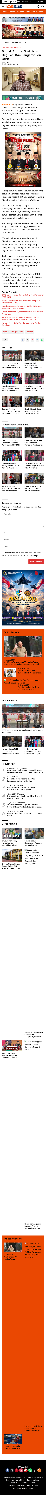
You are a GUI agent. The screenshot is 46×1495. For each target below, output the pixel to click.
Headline (29, 332)
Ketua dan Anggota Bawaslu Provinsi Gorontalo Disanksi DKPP (33, 1226)
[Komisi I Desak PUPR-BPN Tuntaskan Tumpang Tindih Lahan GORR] (34, 355)
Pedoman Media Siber (15, 1480)
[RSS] (39, 1470)
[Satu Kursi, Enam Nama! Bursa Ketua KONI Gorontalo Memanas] (10, 672)
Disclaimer (24, 1483)
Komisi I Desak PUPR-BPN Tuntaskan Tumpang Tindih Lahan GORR (21, 302)
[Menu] (3, 6)
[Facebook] (7, 1470)
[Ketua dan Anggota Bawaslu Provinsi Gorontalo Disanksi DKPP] (34, 1131)
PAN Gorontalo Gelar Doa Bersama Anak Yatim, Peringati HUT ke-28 (28, 688)
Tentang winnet (33, 1480)
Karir (33, 1483)
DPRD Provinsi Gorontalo (11, 47)
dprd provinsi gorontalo (13, 332)
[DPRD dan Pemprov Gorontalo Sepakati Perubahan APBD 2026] (12, 355)
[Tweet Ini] (27, 340)
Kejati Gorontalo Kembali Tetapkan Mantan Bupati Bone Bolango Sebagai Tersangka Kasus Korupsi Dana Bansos (11, 1055)
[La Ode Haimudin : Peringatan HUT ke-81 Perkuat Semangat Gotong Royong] (12, 378)
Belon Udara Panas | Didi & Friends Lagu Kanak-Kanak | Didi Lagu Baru (23, 788)
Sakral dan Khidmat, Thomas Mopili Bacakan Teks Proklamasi (22, 313)
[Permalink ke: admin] (4, 63)
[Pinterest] (17, 1470)
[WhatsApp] (30, 1470)
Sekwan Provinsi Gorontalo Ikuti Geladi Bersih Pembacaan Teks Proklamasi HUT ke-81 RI (20, 318)
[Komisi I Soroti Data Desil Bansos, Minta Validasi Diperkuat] (34, 401)
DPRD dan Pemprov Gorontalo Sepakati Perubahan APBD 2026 (23, 296)
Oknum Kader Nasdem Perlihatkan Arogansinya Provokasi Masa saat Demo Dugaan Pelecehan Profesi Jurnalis (34, 1034)
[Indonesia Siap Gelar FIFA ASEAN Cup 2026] (13, 1439)
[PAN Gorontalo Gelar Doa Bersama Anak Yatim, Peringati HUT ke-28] (23, 681)
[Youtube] (26, 1470)
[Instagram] (21, 1470)
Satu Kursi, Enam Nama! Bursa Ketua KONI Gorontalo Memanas (29, 671)
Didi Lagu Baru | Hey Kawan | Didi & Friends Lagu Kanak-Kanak (24, 797)
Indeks (28, 1477)
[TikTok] (35, 1470)
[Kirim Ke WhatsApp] (42, 340)
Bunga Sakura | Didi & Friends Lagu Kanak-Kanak (25, 814)
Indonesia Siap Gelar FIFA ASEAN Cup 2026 (12, 1447)
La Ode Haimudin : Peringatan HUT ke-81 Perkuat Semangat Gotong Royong (22, 307)
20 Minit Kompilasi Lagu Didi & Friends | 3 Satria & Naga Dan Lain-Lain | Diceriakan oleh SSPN (24, 806)
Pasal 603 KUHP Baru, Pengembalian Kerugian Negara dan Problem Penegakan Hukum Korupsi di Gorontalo (33, 1428)
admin (9, 63)
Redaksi (14, 1483)
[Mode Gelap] (38, 6)
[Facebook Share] (23, 340)
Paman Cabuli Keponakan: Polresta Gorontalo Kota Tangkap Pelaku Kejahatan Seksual (33, 843)
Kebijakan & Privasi (17, 1485)
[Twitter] (12, 1470)
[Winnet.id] (14, 6)
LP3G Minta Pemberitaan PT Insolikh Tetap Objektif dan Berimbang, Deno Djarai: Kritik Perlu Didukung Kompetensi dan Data (21, 663)
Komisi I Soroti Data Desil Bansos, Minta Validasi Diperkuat (21, 324)
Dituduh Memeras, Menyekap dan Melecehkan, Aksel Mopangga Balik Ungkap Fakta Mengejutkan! (9, 843)
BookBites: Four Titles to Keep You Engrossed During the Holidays (21, 780)
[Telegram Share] (37, 340)
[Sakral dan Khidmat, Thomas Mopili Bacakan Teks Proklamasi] (34, 378)
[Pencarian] (42, 6)
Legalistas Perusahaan (13, 1477)
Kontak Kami (32, 1485)
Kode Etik (37, 1477)
